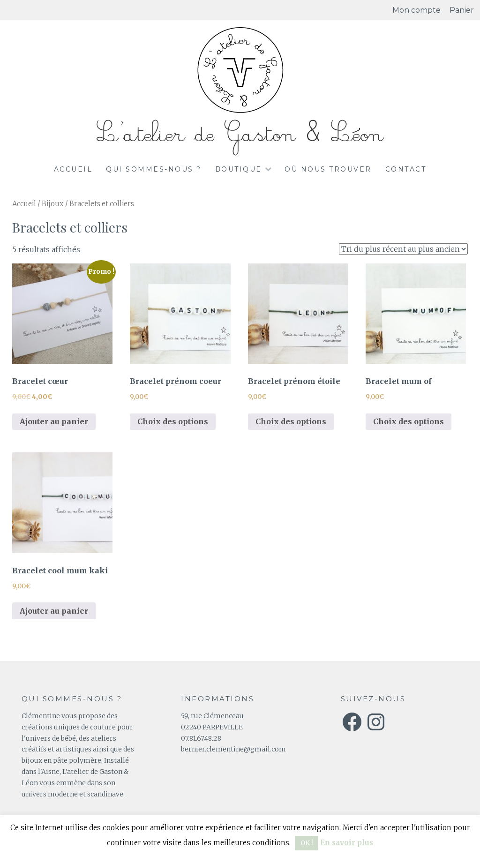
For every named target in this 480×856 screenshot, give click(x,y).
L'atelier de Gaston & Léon (240, 134)
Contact (406, 169)
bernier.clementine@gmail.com (233, 749)
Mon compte (416, 10)
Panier (462, 10)
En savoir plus (346, 842)
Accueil (73, 169)
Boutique (238, 169)
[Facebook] (352, 722)
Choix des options (172, 421)
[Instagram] (376, 722)
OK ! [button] (306, 843)
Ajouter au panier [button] (54, 421)
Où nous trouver (328, 169)
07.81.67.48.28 (201, 738)
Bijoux (53, 204)
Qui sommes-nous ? (154, 169)
